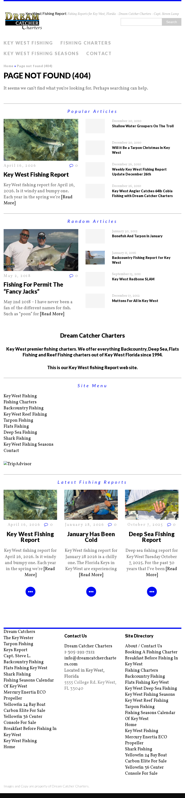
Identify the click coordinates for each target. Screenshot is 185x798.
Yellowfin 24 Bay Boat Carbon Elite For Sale (25, 708)
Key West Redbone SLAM (133, 279)
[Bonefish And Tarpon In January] (95, 241)
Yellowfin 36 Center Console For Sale (23, 720)
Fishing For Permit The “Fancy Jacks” (33, 288)
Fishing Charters (85, 42)
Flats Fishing (16, 427)
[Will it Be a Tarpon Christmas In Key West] (95, 152)
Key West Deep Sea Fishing (151, 689)
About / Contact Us (143, 646)
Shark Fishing (17, 439)
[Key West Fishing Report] (41, 158)
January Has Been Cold (91, 536)
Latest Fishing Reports (92, 482)
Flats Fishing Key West (25, 668)
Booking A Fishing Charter (151, 652)
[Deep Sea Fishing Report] (151, 517)
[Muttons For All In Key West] (95, 305)
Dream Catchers (19, 632)
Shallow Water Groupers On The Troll (143, 126)
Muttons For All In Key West (135, 301)
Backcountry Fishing (24, 408)
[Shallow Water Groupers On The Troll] (95, 130)
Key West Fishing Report (36, 174)
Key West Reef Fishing (25, 415)
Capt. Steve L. (17, 656)
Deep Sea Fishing (20, 433)
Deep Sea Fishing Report (152, 536)
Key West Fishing (28, 42)
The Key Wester (18, 638)
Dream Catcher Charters (88, 646)
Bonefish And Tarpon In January (137, 236)
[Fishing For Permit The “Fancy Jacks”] (41, 268)
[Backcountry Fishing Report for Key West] (95, 261)
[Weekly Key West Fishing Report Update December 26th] (95, 174)
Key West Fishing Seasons (41, 53)
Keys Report (15, 650)
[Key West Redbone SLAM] (95, 283)
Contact (99, 53)
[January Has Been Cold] (91, 517)
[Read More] (52, 314)
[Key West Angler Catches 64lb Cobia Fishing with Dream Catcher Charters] (95, 195)
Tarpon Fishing (18, 421)
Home (9, 747)
